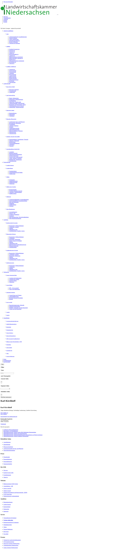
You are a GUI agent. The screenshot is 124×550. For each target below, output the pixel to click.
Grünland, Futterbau (13, 125)
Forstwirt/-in (12, 51)
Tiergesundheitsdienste (14, 143)
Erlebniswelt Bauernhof (14, 306)
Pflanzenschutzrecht (13, 246)
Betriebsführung (13, 113)
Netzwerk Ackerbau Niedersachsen (11, 543)
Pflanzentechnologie (13, 79)
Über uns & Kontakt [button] (8, 1)
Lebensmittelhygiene (14, 296)
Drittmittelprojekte (7, 524)
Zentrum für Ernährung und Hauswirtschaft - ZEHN (15, 492)
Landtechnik (12, 92)
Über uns (5, 16)
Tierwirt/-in (11, 63)
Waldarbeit (11, 203)
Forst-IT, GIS (12, 213)
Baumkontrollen (13, 189)
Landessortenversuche (14, 128)
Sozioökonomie (12, 161)
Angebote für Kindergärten (15, 278)
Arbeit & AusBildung (8, 30)
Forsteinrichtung (13, 171)
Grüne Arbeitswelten (14, 39)
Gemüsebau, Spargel (14, 227)
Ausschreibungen (13, 212)
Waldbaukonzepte (13, 182)
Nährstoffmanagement (14, 129)
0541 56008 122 (4, 412)
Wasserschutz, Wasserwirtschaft (16, 107)
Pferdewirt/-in (12, 59)
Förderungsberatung (13, 155)
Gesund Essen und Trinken (15, 295)
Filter (2, 364)
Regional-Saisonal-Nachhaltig (16, 297)
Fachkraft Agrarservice (14, 49)
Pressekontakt (6, 457)
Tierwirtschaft (12, 82)
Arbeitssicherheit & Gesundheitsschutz (18, 36)
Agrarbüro (11, 152)
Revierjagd (11, 81)
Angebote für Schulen (14, 279)
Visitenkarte (3, 424)
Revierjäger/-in (12, 62)
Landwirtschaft (12, 75)
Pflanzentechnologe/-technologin (16, 60)
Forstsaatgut (12, 179)
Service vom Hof (7, 488)
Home (4, 359)
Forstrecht (11, 215)
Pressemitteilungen (7, 461)
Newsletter (5, 534)
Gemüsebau (12, 238)
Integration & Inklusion (14, 40)
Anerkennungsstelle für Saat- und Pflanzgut (13, 448)
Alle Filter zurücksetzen (6, 397)
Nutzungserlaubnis (7, 463)
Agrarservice (12, 69)
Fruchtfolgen (12, 124)
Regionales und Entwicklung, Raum (17, 104)
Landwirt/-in (12, 55)
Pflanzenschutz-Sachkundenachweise (17, 244)
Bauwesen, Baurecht (14, 89)
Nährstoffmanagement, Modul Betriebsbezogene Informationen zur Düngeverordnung (22, 434)
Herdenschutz (12, 142)
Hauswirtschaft (12, 74)
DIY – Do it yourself (14, 288)
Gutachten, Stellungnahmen (15, 192)
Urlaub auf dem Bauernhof (15, 309)
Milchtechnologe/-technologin (16, 57)
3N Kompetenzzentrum (8, 541)
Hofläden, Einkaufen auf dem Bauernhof (18, 307)
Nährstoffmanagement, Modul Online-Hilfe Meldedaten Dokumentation (19, 432)
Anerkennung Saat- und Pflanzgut (17, 121)
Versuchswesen (12, 133)
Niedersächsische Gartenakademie (11, 496)
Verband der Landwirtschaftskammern (12, 540)
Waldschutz (11, 183)
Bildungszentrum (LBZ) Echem (10, 483)
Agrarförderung (7, 442)
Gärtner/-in (11, 53)
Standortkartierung (13, 181)
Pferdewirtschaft (13, 78)
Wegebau (11, 206)
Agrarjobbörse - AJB (8, 486)
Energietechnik (12, 91)
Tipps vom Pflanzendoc (14, 289)
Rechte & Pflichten (13, 42)
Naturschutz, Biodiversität (15, 102)
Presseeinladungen (7, 459)
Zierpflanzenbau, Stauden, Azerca (17, 231)
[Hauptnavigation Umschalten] (57, 14)
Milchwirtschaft (12, 77)
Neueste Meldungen (8, 529)
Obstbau (11, 228)
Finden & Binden (13, 38)
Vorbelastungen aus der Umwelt (16, 106)
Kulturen (11, 127)
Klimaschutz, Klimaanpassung (16, 99)
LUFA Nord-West (7, 494)
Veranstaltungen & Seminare (9, 517)
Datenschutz (6, 509)
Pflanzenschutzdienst (8, 446)
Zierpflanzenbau (13, 247)
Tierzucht (11, 146)
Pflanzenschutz (12, 132)
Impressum (5, 511)
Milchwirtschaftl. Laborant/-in (16, 58)
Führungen (11, 282)
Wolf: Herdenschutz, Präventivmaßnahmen (19, 217)
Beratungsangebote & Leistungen (11, 522)
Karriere (5, 20)
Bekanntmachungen (7, 502)
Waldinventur (12, 173)
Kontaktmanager (7, 360)
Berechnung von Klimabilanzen (10, 431)
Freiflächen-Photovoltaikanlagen (10, 429)
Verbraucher (6, 272)
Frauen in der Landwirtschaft (15, 157)
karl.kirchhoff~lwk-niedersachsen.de (9, 416)
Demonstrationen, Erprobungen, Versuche (18, 139)
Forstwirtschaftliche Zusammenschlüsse (18, 200)
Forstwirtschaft (12, 72)
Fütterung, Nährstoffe (14, 140)
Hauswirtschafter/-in (13, 54)
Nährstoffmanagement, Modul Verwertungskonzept (15, 433)
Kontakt (5, 21)
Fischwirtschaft (12, 70)
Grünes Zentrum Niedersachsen (10, 547)
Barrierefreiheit (6, 506)
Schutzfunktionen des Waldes (16, 172)
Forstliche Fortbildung (14, 214)
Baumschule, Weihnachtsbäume (16, 225)
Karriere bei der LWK (8, 472)
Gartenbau (11, 73)
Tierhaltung (11, 115)
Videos (5, 527)
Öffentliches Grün (13, 229)
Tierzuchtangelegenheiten (9, 450)
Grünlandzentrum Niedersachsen (10, 545)
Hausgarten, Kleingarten (14, 239)
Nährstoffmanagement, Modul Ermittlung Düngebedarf (15, 436)
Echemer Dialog (13, 280)
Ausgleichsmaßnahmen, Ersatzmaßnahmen (19, 199)
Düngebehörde (6, 444)
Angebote (5, 19)
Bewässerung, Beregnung (15, 123)
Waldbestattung (12, 204)
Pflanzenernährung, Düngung (16, 130)
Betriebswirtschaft (13, 153)
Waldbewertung (12, 193)
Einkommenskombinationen (15, 154)
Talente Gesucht (7, 490)
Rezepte (11, 299)
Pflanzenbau (12, 114)
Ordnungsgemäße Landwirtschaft (16, 103)
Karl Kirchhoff (6, 361)
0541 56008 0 (4, 414)
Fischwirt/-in (12, 50)
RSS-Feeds (6, 531)
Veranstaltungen (7, 18)
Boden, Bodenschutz (14, 98)
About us (5, 477)
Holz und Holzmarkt (14, 202)
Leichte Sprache (7, 504)
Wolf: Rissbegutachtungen (15, 218)
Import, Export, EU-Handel (15, 240)
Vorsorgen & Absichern (14, 43)
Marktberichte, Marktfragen (15, 159)
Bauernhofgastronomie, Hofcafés (16, 305)
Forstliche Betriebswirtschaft (15, 191)
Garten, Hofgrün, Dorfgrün (15, 158)
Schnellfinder (6, 318)
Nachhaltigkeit (12, 100)
